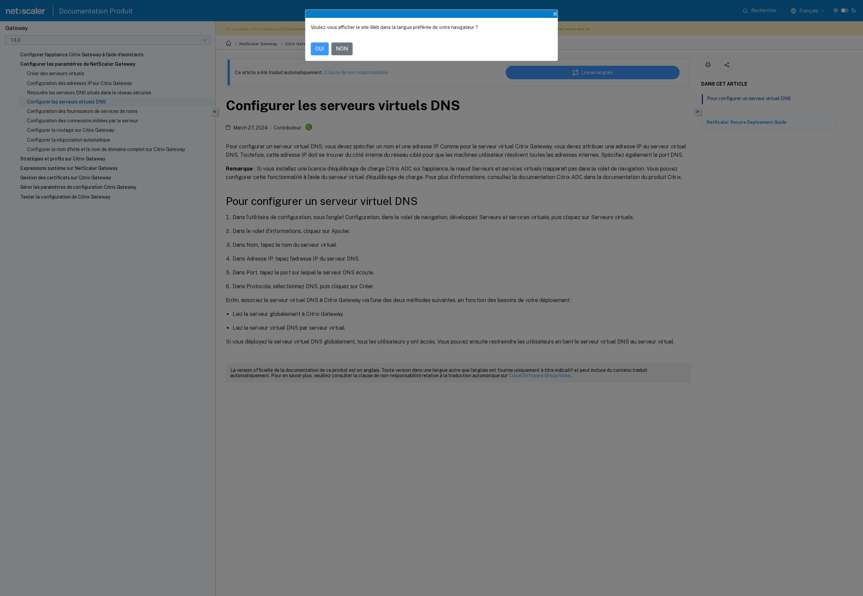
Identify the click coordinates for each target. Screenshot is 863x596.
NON (342, 49)
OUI (319, 49)
